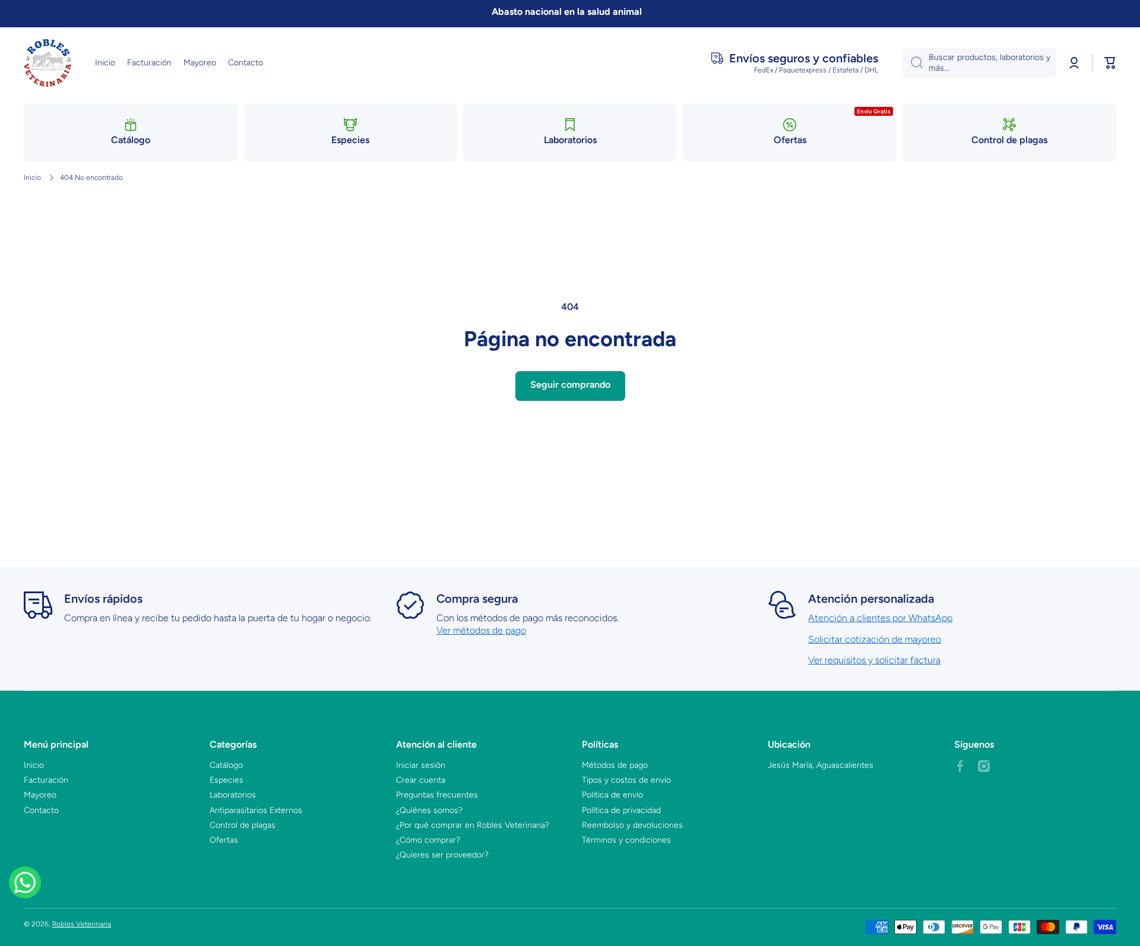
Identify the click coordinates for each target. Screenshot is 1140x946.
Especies (226, 780)
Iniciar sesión (420, 765)
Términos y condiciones (626, 840)
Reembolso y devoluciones (632, 825)
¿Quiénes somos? (429, 810)
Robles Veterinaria (81, 924)
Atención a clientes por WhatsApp (880, 618)
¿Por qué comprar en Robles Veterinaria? (472, 825)
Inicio (32, 177)
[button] (1110, 63)
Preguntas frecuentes (437, 795)
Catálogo (226, 765)
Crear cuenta (420, 780)
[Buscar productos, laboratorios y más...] (912, 63)
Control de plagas (243, 825)
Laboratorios (233, 795)
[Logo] (47, 63)
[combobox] (979, 63)
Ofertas (224, 840)
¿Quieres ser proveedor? (442, 855)
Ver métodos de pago (481, 630)
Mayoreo (40, 795)
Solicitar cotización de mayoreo (874, 639)
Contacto (41, 810)
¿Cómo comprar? (428, 840)
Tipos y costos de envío (626, 780)
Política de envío (612, 795)
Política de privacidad (621, 810)
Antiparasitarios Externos (256, 810)
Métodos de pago (615, 765)
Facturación (46, 780)
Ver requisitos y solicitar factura (874, 660)
